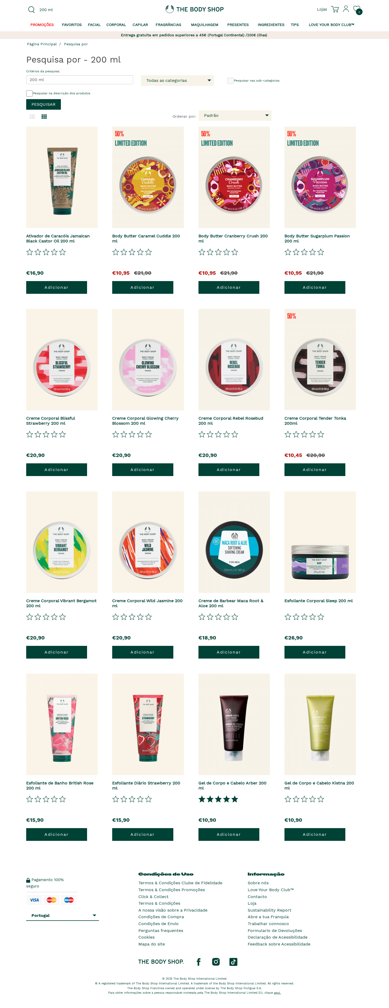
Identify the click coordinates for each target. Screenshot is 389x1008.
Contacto (257, 896)
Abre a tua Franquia (268, 916)
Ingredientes (271, 25)
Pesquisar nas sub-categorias (256, 80)
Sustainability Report (269, 910)
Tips (295, 25)
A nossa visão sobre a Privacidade (172, 910)
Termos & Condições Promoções (171, 889)
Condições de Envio (158, 923)
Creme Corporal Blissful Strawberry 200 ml (50, 421)
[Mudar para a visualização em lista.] (32, 117)
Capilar (140, 25)
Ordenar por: (184, 116)
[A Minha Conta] (346, 10)
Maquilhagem (204, 25)
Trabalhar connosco (268, 923)
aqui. (277, 992)
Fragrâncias (168, 25)
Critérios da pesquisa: (43, 71)
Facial (94, 25)
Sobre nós (258, 882)
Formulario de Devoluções (275, 930)
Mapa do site (151, 944)
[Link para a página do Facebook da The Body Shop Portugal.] (198, 961)
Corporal (116, 25)
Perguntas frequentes (160, 930)
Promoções (42, 25)
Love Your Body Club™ (271, 889)
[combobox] (65, 10)
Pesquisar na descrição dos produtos (61, 93)
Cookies (146, 937)
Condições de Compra (161, 916)
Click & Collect (153, 896)
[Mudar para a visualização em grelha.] (44, 117)
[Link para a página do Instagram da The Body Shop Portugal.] (216, 961)
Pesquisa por (76, 44)
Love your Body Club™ (331, 25)
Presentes (238, 25)
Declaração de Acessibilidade (277, 937)
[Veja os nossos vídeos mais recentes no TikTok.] (233, 961)
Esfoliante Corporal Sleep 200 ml (318, 600)
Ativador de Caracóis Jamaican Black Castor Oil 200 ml (58, 238)
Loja (252, 903)
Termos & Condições (159, 903)
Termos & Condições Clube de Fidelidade (180, 882)
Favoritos (72, 25)
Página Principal (42, 44)
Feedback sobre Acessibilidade (279, 944)
